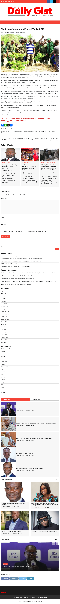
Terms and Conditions (37, 601)
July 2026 (3, 293)
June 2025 (3, 326)
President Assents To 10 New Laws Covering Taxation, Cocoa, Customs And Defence (21, 261)
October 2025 (4, 316)
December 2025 (5, 311)
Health (2, 369)
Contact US (20, 601)
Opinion (3, 379)
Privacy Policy (27, 601)
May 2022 (3, 342)
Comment (4, 198)
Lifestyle (3, 371)
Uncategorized (4, 389)
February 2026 (4, 306)
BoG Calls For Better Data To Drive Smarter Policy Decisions (15, 266)
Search (3, 247)
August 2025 (4, 321)
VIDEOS (3, 392)
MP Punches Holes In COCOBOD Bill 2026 (11, 531)
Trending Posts (36, 399)
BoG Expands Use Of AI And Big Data (10, 263)
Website (3, 224)
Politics (52, 162)
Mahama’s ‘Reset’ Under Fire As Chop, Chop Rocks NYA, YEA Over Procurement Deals (21, 258)
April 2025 (3, 332)
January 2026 (4, 309)
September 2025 (5, 319)
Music (2, 374)
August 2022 (4, 339)
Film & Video (4, 361)
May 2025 (3, 329)
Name (3, 217)
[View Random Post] (55, 22)
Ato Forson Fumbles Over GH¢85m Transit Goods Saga (21, 275)
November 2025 (5, 314)
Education (3, 356)
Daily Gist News (21, 32)
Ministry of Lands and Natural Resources (29, 131)
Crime (2, 354)
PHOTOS (3, 382)
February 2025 (4, 337)
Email (33, 217)
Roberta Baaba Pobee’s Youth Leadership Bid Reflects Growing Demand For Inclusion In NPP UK (32, 272)
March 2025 (4, 334)
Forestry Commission (11, 131)
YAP (42, 131)
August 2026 (4, 291)
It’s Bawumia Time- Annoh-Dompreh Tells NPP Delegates (18, 284)
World (2, 395)
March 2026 (4, 303)
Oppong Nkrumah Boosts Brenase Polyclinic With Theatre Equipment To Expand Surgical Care (34, 281)
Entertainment (4, 359)
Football (3, 364)
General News (10, 129)
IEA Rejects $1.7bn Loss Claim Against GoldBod (12, 256)
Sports (2, 387)
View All (55, 479)
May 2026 (3, 298)
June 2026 (3, 296)
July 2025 (3, 324)
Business (3, 351)
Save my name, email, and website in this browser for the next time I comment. (25, 231)
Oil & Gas (3, 377)
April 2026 (3, 301)
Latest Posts (7, 399)
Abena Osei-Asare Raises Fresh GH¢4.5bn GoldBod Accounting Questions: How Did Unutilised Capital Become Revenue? (44, 504)
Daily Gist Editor (5, 168)
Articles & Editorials (5, 348)
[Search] (58, 22)
